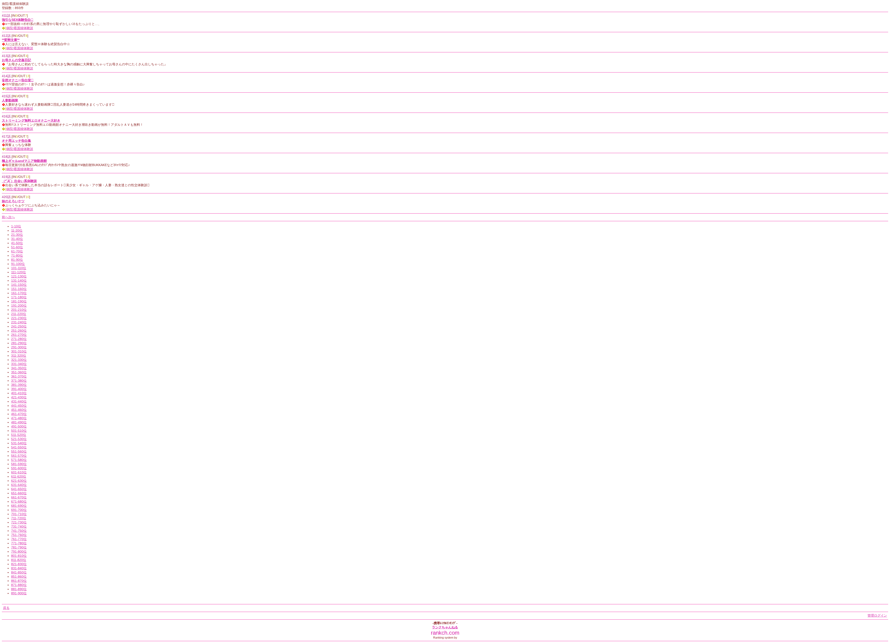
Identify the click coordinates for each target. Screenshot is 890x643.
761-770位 (19, 539)
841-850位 (19, 572)
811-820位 (18, 560)
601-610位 (19, 472)
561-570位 (19, 455)
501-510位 (19, 430)
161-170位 (19, 293)
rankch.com (445, 633)
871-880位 (19, 585)
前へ (5, 217)
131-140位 (19, 280)
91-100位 (18, 264)
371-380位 (19, 380)
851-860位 (19, 576)
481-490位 (19, 422)
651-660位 (19, 493)
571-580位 (19, 460)
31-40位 (17, 239)
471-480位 (19, 418)
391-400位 (19, 389)
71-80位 (17, 255)
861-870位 (19, 581)
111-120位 (18, 272)
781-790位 (19, 547)
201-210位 (19, 310)
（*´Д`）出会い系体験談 (19, 181)
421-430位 (19, 397)
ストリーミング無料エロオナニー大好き (31, 120)
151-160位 (19, 289)
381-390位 (19, 385)
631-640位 (19, 485)
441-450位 (19, 405)
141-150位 (19, 285)
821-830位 (19, 564)
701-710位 (19, 514)
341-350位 (19, 368)
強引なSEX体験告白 (17, 20)
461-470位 (19, 414)
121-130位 (19, 276)
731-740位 (19, 526)
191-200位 (19, 305)
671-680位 (19, 501)
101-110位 (18, 268)
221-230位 (19, 318)
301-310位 (19, 351)
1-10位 (16, 226)
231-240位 (19, 322)
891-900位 (19, 593)
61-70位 (17, 251)
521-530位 (19, 439)
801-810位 (19, 556)
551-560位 (19, 451)
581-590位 (19, 464)
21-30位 (17, 234)
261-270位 (19, 335)
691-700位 (19, 510)
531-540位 (19, 443)
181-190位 (19, 301)
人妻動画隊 (10, 100)
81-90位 (17, 260)
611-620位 (18, 476)
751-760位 (19, 535)
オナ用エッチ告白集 (16, 140)
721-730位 (19, 522)
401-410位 (19, 393)
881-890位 (19, 589)
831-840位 (19, 568)
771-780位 (19, 543)
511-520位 (18, 435)
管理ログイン (877, 615)
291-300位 (19, 347)
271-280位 (19, 339)
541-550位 (19, 447)
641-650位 (19, 489)
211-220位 (18, 314)
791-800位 (19, 551)
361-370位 (19, 376)
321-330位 (19, 360)
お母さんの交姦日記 (16, 60)
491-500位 (19, 426)
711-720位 (18, 518)
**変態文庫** (10, 40)
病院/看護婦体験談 (19, 28)
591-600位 (19, 468)
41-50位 (17, 243)
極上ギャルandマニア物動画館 (24, 161)
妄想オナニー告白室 (18, 80)
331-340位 (19, 364)
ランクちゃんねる (445, 627)
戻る (6, 608)
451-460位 (19, 410)
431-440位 (19, 401)
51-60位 (17, 247)
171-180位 (19, 297)
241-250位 (19, 326)
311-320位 (18, 355)
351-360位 (19, 372)
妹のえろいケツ (13, 201)
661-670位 (19, 497)
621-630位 (19, 480)
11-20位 (16, 230)
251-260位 (19, 330)
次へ (11, 217)
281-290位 (19, 343)
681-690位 (19, 505)
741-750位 (19, 531)
